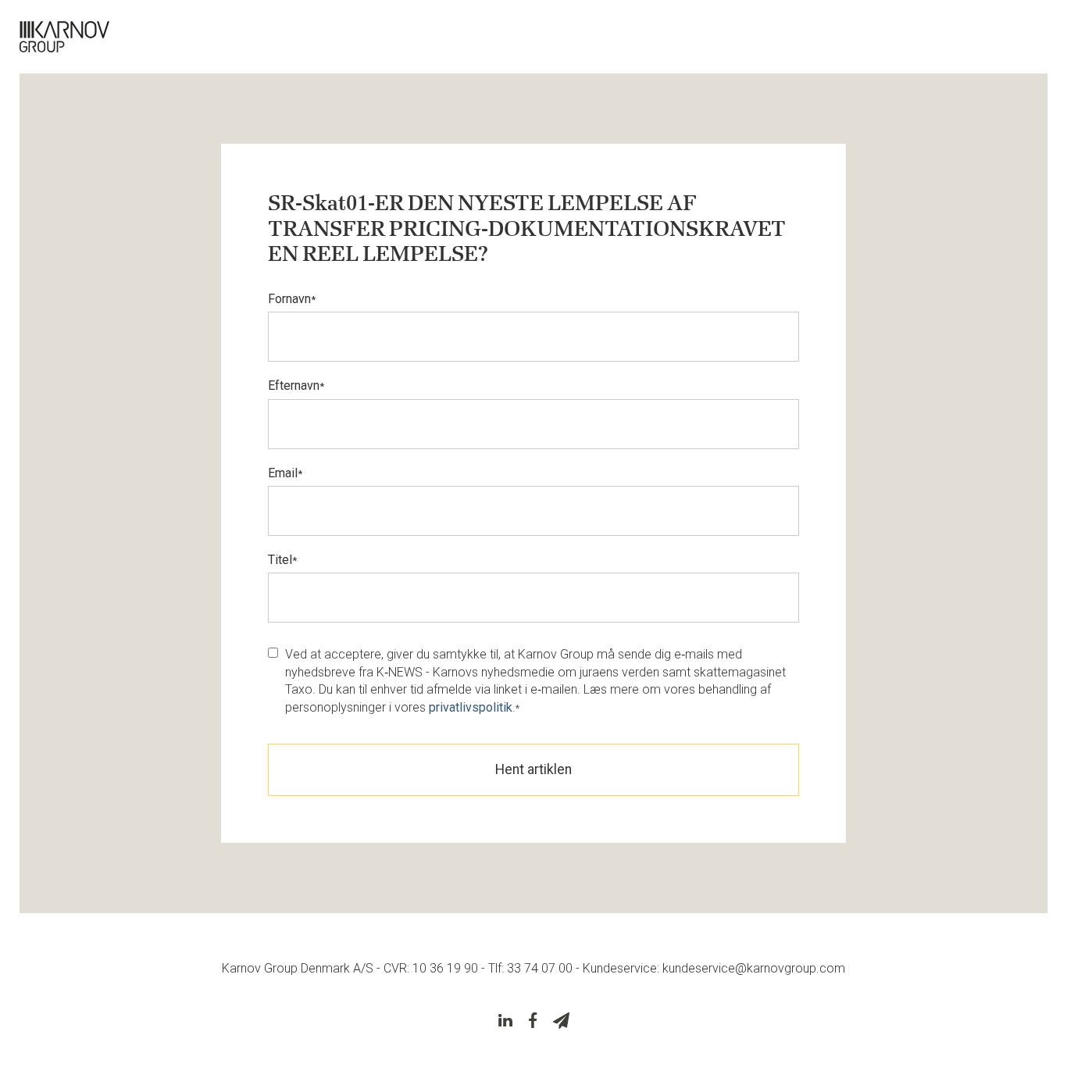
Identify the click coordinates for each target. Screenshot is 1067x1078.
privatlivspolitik (470, 707)
